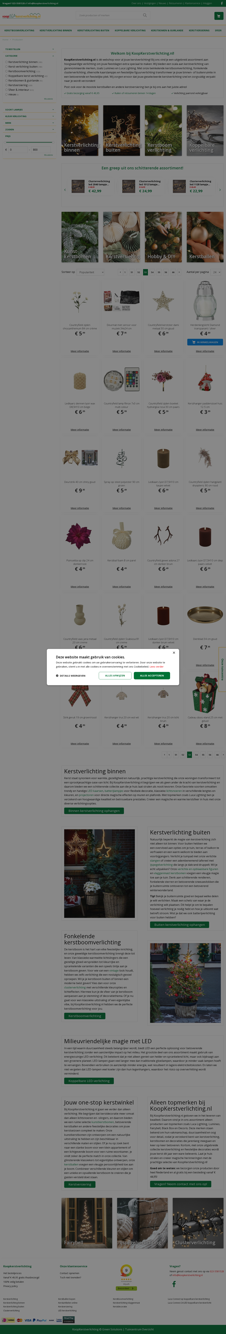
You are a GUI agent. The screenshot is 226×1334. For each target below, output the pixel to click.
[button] (70, 675)
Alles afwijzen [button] (115, 675)
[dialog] (113, 667)
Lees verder (157, 666)
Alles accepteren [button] (152, 675)
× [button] (174, 653)
